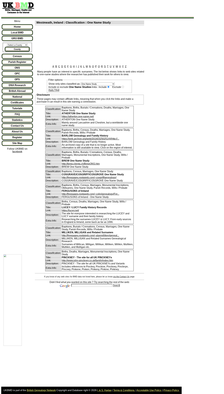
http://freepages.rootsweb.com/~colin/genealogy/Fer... (90, 194)
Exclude (116, 87)
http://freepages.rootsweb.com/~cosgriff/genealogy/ (89, 177)
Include (103, 87)
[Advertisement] (92, 8)
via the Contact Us (121, 276)
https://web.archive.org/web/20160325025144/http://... (90, 138)
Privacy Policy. (171, 390)
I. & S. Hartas (104, 390)
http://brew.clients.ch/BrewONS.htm (81, 163)
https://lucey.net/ (70, 210)
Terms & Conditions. (124, 390)
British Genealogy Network (41, 390)
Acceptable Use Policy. (149, 390)
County (17, 49)
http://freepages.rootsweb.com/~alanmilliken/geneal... (90, 235)
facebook (17, 151)
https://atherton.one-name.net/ (78, 116)
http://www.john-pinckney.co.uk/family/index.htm (87, 260)
